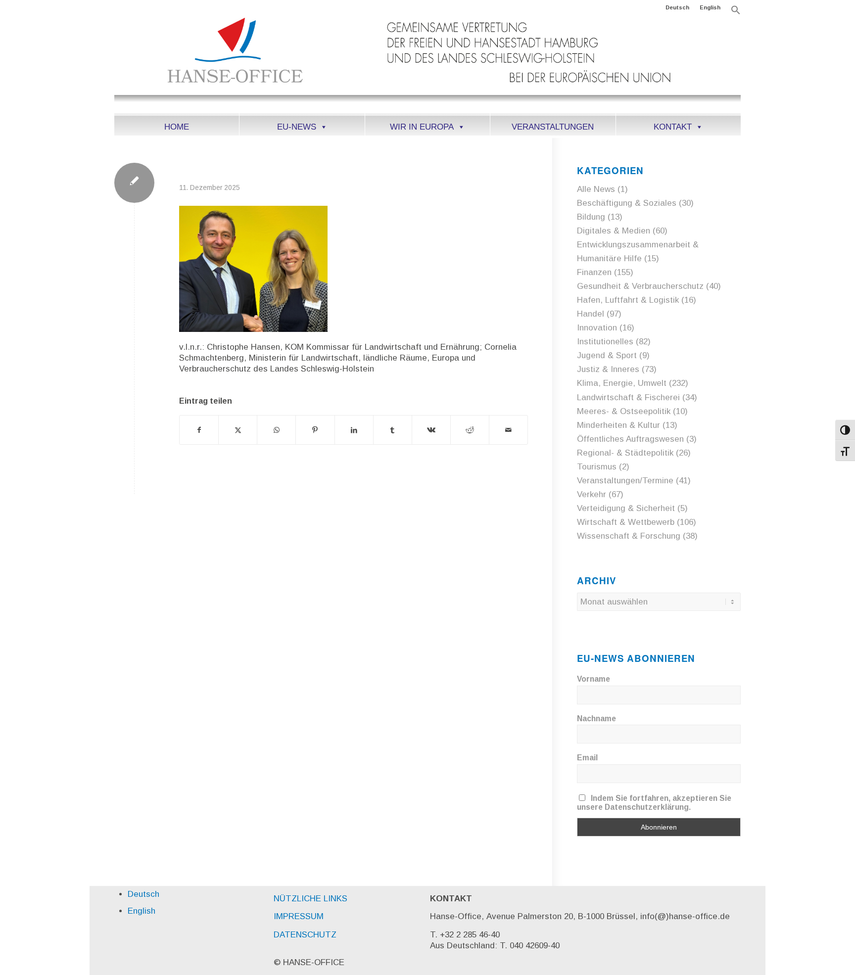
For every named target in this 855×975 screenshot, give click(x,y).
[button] (736, 12)
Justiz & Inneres (608, 369)
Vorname (593, 679)
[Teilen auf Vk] (431, 430)
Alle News (596, 189)
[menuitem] (678, 7)
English (710, 7)
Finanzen (594, 272)
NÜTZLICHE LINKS (310, 898)
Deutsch (677, 7)
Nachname (596, 718)
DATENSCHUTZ (305, 934)
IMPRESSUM (299, 916)
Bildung (591, 217)
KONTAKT (673, 127)
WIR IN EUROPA (422, 127)
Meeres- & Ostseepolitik (623, 411)
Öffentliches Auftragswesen (630, 439)
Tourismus (597, 466)
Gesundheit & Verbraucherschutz (640, 286)
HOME (176, 127)
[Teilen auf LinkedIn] (354, 430)
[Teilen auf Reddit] (470, 430)
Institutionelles (605, 341)
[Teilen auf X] (238, 430)
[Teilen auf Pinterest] (315, 430)
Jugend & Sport (607, 355)
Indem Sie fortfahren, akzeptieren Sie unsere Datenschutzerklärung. (654, 802)
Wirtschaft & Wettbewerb (625, 522)
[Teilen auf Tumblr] (393, 430)
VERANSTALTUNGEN (553, 127)
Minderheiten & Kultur (618, 425)
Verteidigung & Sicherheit (626, 508)
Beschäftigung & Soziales (626, 203)
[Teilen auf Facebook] (199, 430)
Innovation (597, 327)
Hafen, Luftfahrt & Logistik (628, 300)
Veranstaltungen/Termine (625, 480)
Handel (590, 314)
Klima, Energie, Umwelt (621, 383)
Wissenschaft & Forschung (628, 536)
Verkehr (591, 494)
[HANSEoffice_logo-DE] (427, 63)
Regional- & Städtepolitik (625, 453)
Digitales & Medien (613, 230)
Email (587, 757)
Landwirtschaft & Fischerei (628, 397)
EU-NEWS (296, 127)
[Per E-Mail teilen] (508, 430)
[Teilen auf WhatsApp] (276, 430)
